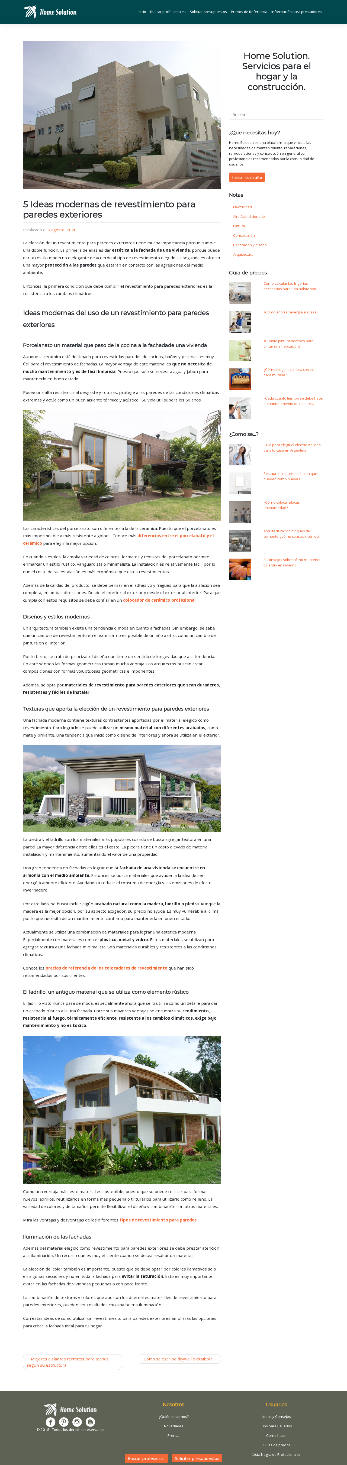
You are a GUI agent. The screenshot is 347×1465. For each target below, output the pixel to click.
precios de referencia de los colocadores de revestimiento (107, 968)
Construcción (244, 235)
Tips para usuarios (276, 1426)
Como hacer (276, 1435)
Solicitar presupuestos (208, 11)
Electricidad (242, 207)
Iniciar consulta (247, 177)
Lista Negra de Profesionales (276, 1454)
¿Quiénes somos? (174, 1416)
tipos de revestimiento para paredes (158, 1220)
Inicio (142, 11)
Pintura (239, 225)
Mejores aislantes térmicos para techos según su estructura (68, 1362)
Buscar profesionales (168, 11)
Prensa (173, 1435)
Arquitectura (243, 254)
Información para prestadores (296, 11)
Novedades (173, 1426)
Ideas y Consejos (276, 1416)
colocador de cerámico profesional (159, 600)
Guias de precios (277, 1445)
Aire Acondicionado (249, 216)
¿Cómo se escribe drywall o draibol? (177, 1359)
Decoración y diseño (250, 244)
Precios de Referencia (249, 11)
